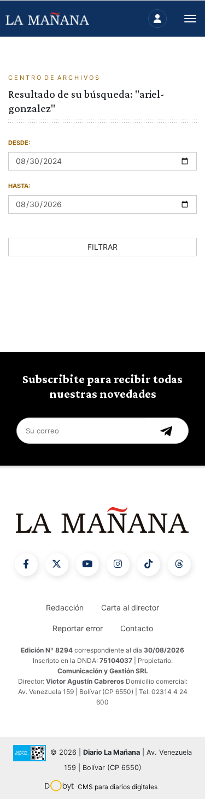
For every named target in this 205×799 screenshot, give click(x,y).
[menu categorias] (190, 17)
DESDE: (19, 142)
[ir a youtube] (87, 564)
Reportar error (77, 628)
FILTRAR (102, 246)
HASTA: (19, 186)
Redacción (65, 607)
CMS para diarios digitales (117, 787)
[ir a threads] (179, 564)
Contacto (136, 628)
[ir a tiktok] (148, 564)
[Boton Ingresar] (157, 18)
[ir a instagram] (118, 564)
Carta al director (130, 607)
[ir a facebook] (26, 564)
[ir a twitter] (56, 564)
